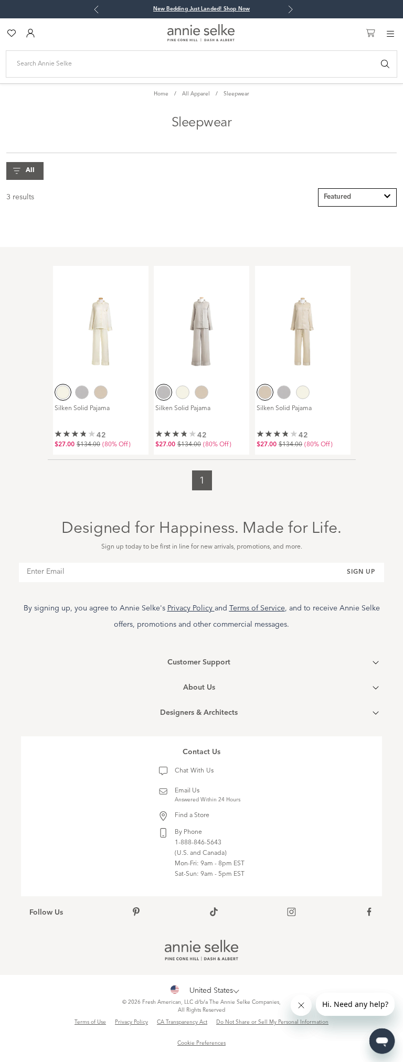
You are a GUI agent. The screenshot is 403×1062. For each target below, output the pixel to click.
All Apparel (196, 93)
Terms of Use (90, 1022)
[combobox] (357, 197)
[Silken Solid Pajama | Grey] (201, 324)
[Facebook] (369, 913)
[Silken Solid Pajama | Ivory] (101, 324)
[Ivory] (63, 392)
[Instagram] (291, 913)
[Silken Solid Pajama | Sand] (303, 324)
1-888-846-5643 (198, 843)
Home (161, 93)
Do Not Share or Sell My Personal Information (272, 1022)
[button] (27, 171)
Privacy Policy (131, 1022)
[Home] (201, 39)
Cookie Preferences (201, 1043)
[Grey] (81, 392)
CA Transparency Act (182, 1022)
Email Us (187, 791)
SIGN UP (361, 572)
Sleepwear (236, 93)
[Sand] (100, 392)
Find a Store (192, 815)
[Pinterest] (136, 913)
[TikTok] (213, 913)
